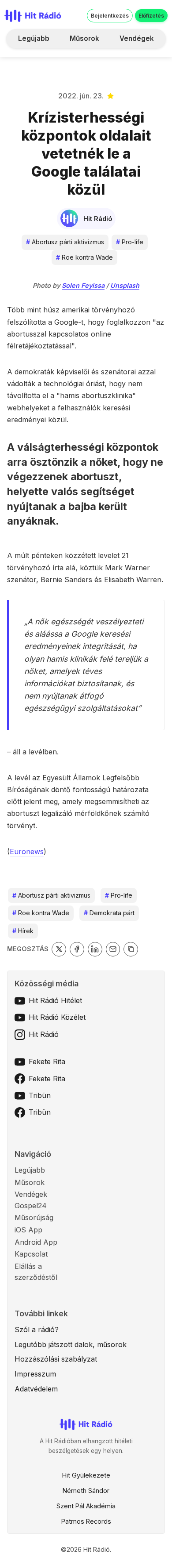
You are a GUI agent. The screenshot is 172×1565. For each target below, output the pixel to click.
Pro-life (129, 242)
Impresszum (35, 1373)
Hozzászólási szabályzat (56, 1359)
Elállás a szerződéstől (36, 1272)
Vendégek (137, 38)
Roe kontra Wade (84, 257)
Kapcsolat (31, 1254)
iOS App (28, 1229)
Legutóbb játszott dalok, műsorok (71, 1344)
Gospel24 (31, 1205)
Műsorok (84, 38)
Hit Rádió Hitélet (55, 1000)
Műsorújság (34, 1217)
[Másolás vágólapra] (130, 949)
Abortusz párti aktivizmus (65, 242)
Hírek (23, 931)
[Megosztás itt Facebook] (77, 949)
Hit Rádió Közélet (57, 1017)
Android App (36, 1242)
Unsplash (124, 285)
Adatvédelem (36, 1388)
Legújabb (33, 38)
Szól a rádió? (37, 1329)
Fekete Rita (47, 1061)
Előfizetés (151, 15)
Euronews (27, 851)
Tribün (40, 1095)
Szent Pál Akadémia (86, 1506)
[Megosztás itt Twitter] (59, 949)
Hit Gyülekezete (86, 1475)
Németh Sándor (86, 1490)
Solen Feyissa (83, 285)
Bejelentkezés (110, 15)
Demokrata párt (109, 913)
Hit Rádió (44, 1034)
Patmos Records (86, 1521)
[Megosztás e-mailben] (113, 949)
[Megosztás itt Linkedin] (95, 949)
